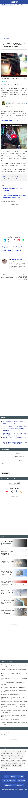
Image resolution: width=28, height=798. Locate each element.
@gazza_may (6, 176)
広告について (8, 785)
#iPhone (4, 250)
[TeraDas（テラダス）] (14, 2)
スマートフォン (11, 751)
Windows (3, 753)
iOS (14, 758)
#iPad (21, 247)
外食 (9, 763)
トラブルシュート (5, 756)
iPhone (22, 753)
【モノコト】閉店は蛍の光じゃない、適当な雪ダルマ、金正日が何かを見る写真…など (15, 443)
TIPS (24, 751)
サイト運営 (20, 758)
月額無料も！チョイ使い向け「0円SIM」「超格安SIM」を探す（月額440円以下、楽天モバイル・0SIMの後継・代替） (14, 706)
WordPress (4, 763)
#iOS (16, 247)
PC (18, 753)
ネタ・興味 (16, 4)
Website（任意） (19, 460)
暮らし (22, 4)
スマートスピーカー (6, 765)
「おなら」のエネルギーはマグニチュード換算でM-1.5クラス (14, 670)
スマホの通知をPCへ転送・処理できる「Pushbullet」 (13, 687)
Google (8, 761)
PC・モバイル (5, 4)
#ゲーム (10, 250)
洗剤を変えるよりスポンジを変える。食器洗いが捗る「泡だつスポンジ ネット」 (14, 711)
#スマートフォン (18, 250)
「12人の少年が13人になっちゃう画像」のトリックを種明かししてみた (14, 665)
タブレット (20, 756)
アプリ (13, 756)
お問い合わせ (21, 780)
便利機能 (21, 776)
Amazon (24, 761)
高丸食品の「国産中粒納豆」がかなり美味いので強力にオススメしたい (14, 723)
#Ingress (10, 247)
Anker (3, 761)
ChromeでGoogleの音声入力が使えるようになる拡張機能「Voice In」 (14, 679)
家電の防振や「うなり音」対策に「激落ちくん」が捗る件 (14, 701)
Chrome (14, 765)
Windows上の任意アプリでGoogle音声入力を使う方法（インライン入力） (14, 683)
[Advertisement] (14, 21)
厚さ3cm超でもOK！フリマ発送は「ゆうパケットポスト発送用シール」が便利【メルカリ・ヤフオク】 (13, 698)
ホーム (6, 776)
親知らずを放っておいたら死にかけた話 (10, 719)
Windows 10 (4, 758)
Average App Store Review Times (11, 193)
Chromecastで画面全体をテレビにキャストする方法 (7, 276)
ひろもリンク (4, 734)
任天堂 (14, 763)
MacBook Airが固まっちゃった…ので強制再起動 (14, 426)
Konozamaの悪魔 (5, 732)
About (13, 776)
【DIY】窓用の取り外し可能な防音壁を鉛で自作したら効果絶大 (14, 674)
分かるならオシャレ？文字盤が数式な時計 (10, 694)
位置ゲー (13, 761)
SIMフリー (4, 768)
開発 (10, 758)
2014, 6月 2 (15, 179)
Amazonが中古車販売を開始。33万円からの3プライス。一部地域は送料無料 (21, 277)
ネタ (23, 763)
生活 (8, 753)
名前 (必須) (17, 453)
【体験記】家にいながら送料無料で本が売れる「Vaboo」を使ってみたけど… (14, 434)
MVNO (20, 765)
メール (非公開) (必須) (20, 456)
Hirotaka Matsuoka (17, 259)
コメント (3, 463)
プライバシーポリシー (9, 780)
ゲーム (11, 4)
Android (3, 751)
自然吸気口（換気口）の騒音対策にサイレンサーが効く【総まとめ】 (13, 715)
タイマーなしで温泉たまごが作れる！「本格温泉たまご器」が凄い (13, 690)
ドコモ (19, 761)
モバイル (18, 751)
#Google (4, 247)
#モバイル (4, 254)
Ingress (12, 84)
